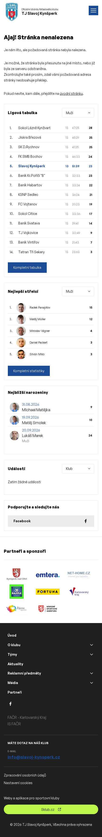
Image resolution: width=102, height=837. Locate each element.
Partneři (15, 692)
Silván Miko (37, 354)
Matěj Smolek (34, 422)
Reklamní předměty (24, 673)
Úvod (12, 635)
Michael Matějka (36, 409)
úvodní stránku (71, 93)
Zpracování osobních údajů (25, 775)
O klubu (14, 645)
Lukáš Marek (32, 435)
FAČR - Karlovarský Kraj (27, 717)
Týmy (12, 654)
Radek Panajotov (40, 307)
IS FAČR (14, 723)
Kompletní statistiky (28, 371)
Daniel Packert (38, 342)
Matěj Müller (38, 319)
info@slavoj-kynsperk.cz (34, 757)
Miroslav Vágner (40, 331)
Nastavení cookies (18, 783)
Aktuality (15, 664)
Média (13, 683)
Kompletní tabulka (27, 267)
